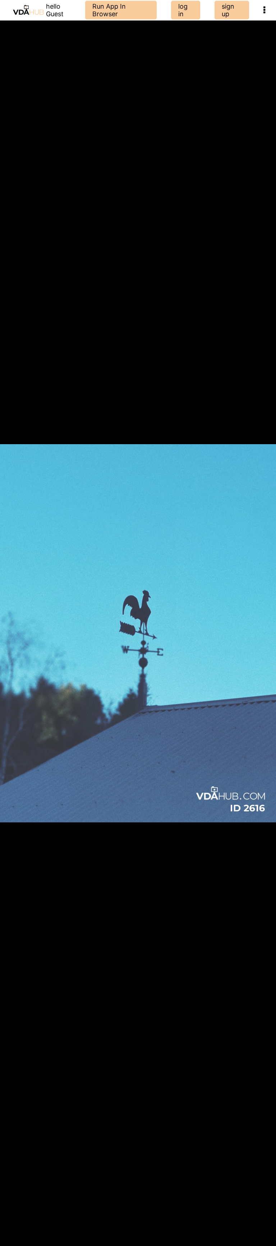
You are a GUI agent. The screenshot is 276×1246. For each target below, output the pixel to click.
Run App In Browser (109, 10)
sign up (228, 10)
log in (183, 10)
